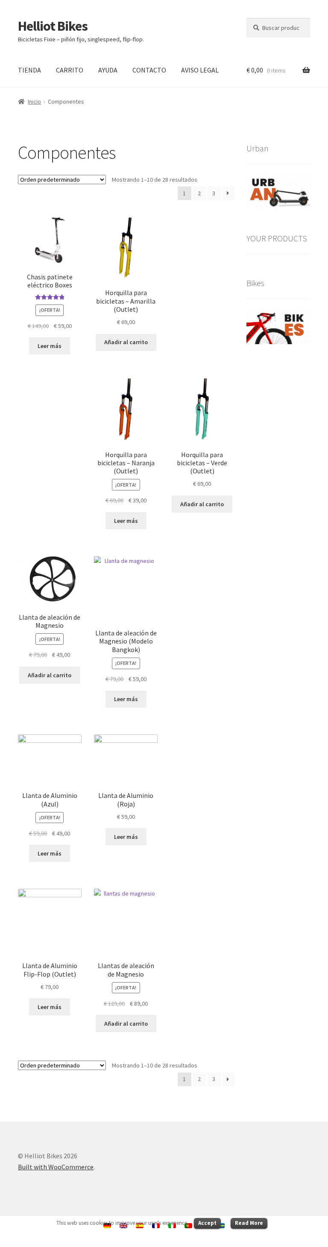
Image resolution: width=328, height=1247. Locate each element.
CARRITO (69, 70)
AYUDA (107, 70)
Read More (249, 1223)
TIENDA (29, 70)
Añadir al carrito (126, 342)
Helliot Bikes (53, 26)
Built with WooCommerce (56, 1167)
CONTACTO (149, 70)
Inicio (34, 101)
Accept (207, 1223)
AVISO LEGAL (200, 70)
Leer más (50, 346)
